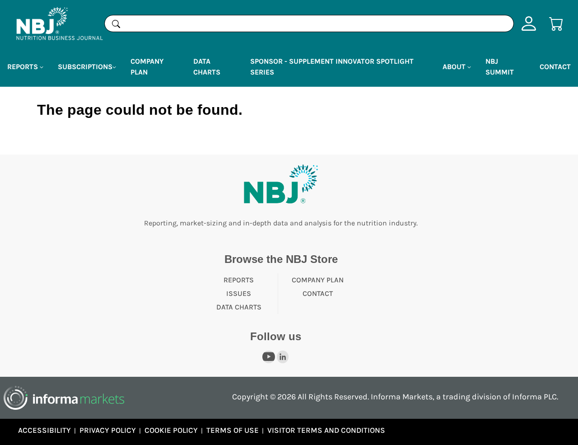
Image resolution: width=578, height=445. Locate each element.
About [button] (455, 66)
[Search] (116, 23)
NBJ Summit (499, 66)
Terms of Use (232, 430)
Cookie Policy (171, 430)
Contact (555, 66)
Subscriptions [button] (85, 66)
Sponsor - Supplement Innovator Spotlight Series (332, 66)
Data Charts (206, 66)
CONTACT (318, 293)
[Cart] (556, 22)
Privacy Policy (107, 430)
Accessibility (44, 430)
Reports (239, 280)
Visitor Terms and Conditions (326, 430)
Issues (238, 293)
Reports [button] (23, 66)
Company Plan (147, 66)
